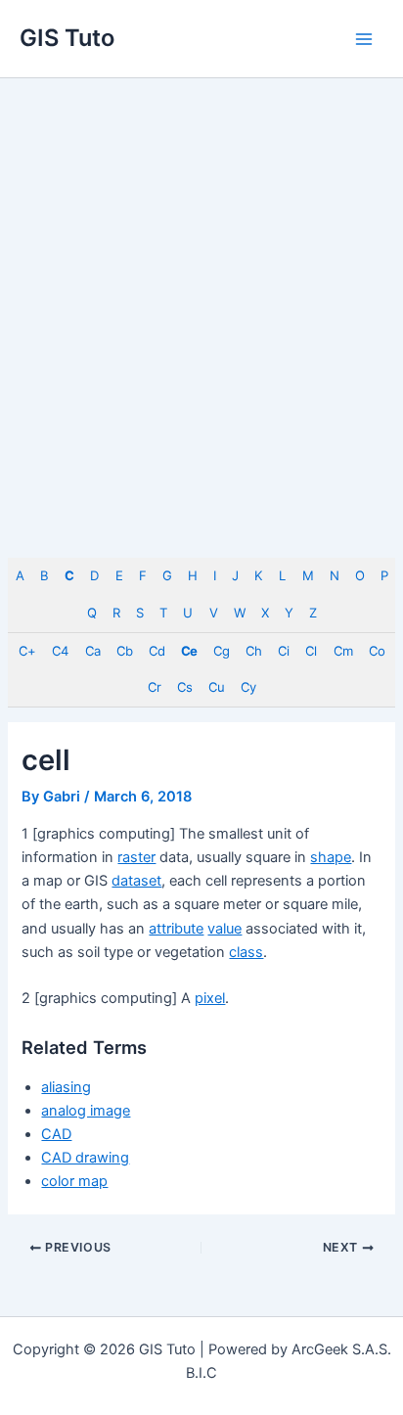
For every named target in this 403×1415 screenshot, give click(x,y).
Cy (248, 687)
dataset (136, 881)
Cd (156, 651)
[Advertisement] (201, 289)
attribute (176, 928)
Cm (343, 651)
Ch (253, 651)
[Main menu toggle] (363, 38)
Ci (283, 651)
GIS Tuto (67, 37)
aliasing (66, 1087)
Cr (154, 687)
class (246, 952)
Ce (189, 651)
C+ (27, 651)
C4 (59, 651)
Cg (221, 651)
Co (376, 651)
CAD (56, 1134)
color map (74, 1181)
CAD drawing (85, 1157)
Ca (92, 651)
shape (330, 857)
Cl (310, 651)
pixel (210, 998)
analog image (85, 1110)
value (224, 928)
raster (136, 857)
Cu (216, 687)
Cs (184, 687)
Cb (124, 651)
